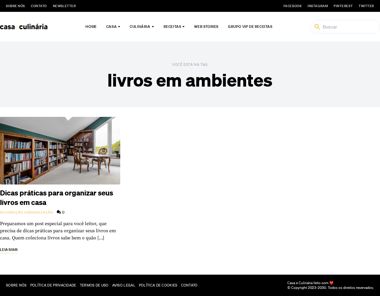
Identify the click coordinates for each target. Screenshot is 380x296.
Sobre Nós (15, 6)
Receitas (172, 26)
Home (91, 26)
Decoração (11, 212)
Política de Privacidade (53, 285)
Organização (39, 212)
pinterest (343, 6)
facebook (293, 6)
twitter (366, 6)
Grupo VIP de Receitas (250, 26)
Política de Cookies (158, 285)
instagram (318, 6)
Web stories (206, 26)
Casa (111, 26)
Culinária (140, 26)
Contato (39, 6)
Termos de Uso (94, 285)
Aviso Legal (123, 285)
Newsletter (64, 6)
